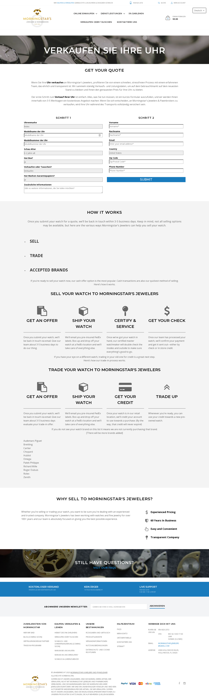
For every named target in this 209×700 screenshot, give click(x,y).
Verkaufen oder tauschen (66, 637)
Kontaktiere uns (127, 22)
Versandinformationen (96, 641)
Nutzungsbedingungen (96, 645)
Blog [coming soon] (32, 637)
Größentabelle (124, 638)
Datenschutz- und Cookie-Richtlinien (98, 651)
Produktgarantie (94, 637)
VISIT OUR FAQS (104, 568)
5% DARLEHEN (136, 13)
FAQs (119, 629)
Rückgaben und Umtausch (98, 632)
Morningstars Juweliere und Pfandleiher (89, 672)
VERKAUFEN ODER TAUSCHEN (96, 22)
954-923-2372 (163, 629)
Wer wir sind (29, 632)
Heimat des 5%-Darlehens (66, 632)
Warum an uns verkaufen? (66, 655)
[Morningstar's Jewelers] (37, 17)
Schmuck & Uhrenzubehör (67, 659)
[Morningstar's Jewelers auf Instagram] (184, 683)
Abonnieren (157, 606)
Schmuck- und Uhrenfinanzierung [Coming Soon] (67, 644)
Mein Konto (122, 633)
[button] (199, 10)
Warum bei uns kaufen (65, 650)
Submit (146, 179)
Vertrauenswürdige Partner (36, 641)
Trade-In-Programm (32, 645)
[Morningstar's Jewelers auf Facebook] (179, 683)
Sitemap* (121, 646)
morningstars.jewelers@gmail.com (168, 644)
